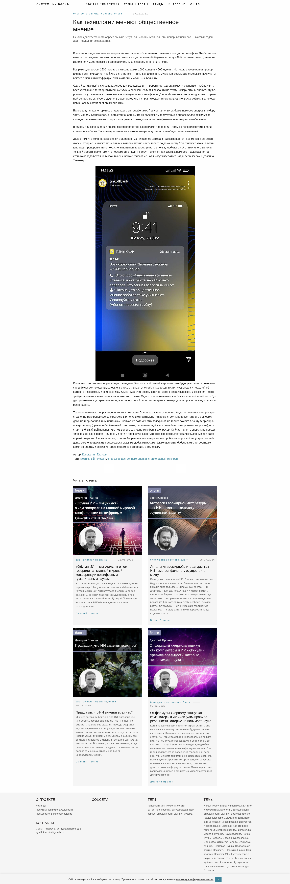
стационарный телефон (163, 458)
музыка (188, 813)
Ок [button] (218, 879)
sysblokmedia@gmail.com (50, 832)
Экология (209, 870)
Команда (41, 805)
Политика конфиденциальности (54, 809)
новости (165, 809)
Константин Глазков (94, 454)
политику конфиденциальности (194, 879)
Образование (241, 837)
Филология (226, 862)
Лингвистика (243, 829)
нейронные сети (175, 805)
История (227, 825)
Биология (225, 809)
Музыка (218, 833)
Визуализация (240, 809)
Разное (221, 858)
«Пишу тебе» (211, 805)
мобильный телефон (93, 458)
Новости (216, 837)
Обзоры (227, 837)
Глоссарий (218, 817)
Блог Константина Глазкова (93, 13)
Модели (208, 833)
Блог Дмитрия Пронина (91, 559)
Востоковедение (240, 813)
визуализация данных (169, 813)
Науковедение (233, 833)
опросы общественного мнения (127, 458)
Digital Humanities (102, 4)
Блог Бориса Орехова (164, 559)
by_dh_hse (154, 809)
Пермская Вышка (224, 845)
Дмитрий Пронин (87, 613)
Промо (241, 850)
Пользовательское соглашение (54, 813)
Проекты (231, 850)
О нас (195, 4)
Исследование (212, 825)
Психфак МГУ (222, 854)
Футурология (240, 862)
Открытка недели (227, 841)
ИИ (163, 805)
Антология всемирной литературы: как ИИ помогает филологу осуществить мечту (179, 570)
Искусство (245, 821)
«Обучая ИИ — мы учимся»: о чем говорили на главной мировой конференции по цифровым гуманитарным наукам (101, 572)
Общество (210, 841)
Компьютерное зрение (222, 829)
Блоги (118, 13)
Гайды (158, 4)
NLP (191, 809)
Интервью (177, 4)
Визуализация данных (216, 813)
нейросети (154, 805)
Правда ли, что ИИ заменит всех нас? (104, 712)
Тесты (143, 4)
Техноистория (243, 858)
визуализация (180, 809)
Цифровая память (214, 866)
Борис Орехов (160, 620)
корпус (152, 813)
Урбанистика (211, 862)
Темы (128, 4)
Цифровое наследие (237, 866)
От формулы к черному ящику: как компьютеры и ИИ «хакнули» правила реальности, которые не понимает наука (180, 716)
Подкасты (219, 850)
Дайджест (231, 817)
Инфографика (230, 821)
